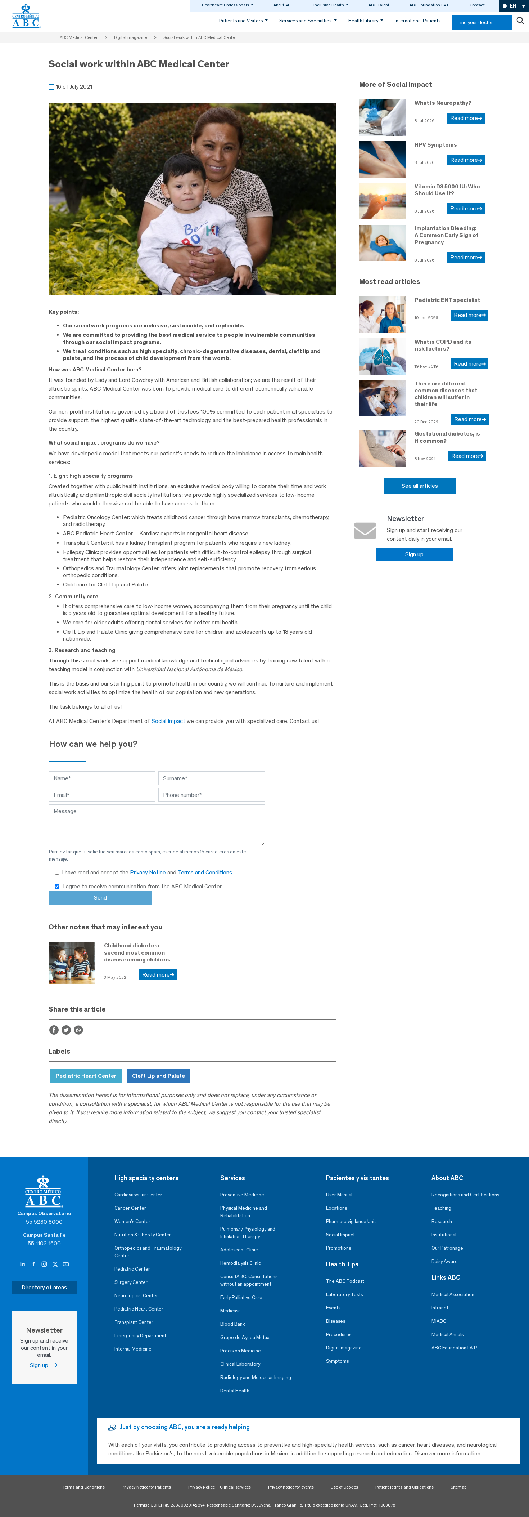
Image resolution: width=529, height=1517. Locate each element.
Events (333, 1308)
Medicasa (230, 1311)
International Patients (417, 21)
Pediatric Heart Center (138, 1309)
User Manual (339, 1195)
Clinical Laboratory (240, 1364)
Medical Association (452, 1294)
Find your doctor (475, 22)
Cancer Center (130, 1208)
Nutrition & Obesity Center (142, 1235)
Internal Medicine (133, 1349)
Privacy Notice (148, 872)
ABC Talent (379, 5)
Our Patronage (447, 1248)
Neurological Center (136, 1296)
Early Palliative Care (241, 1297)
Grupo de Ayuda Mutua (245, 1337)
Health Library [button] (363, 21)
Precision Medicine (240, 1351)
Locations (336, 1208)
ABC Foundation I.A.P (429, 5)
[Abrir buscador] (520, 22)
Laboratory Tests (344, 1294)
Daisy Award (444, 1261)
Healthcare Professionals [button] (226, 5)
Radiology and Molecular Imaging (255, 1377)
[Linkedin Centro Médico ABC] (23, 1264)
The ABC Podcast (345, 1281)
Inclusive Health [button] (329, 5)
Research (441, 1221)
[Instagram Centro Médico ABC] (45, 1264)
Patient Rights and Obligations (404, 1487)
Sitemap (458, 1487)
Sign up (414, 554)
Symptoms (337, 1361)
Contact (477, 5)
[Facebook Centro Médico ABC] (34, 1264)
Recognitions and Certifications (465, 1195)
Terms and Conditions (205, 872)
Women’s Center (132, 1221)
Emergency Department (140, 1336)
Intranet (439, 1308)
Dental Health (234, 1391)
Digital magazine (344, 1348)
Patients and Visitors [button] (241, 21)
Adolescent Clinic (239, 1250)
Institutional (443, 1235)
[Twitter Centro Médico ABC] (56, 1264)
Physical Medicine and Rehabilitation (243, 1212)
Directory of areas (44, 1287)
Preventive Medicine (242, 1195)
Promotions (338, 1248)
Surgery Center (131, 1282)
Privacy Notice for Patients (146, 1487)
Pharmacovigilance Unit (351, 1221)
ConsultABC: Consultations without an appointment (248, 1280)
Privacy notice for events (291, 1487)
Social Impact (168, 721)
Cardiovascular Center (138, 1195)
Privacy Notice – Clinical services (219, 1487)
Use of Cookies (344, 1487)
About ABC (283, 5)
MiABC (438, 1321)
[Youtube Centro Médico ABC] (66, 1264)
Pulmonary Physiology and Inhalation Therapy (247, 1233)
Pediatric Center (132, 1269)
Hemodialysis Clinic (240, 1263)
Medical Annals (447, 1334)
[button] (514, 6)
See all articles (420, 485)
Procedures (338, 1334)
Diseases (335, 1321)
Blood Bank (232, 1324)
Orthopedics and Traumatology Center (147, 1252)
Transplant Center (133, 1322)
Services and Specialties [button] (306, 21)
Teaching (441, 1208)
